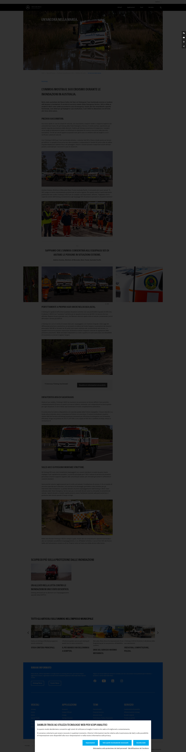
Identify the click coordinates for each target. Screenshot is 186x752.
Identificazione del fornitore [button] (138, 748)
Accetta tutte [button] (141, 743)
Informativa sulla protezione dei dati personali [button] (110, 748)
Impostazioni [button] (90, 743)
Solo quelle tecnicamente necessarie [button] (115, 743)
